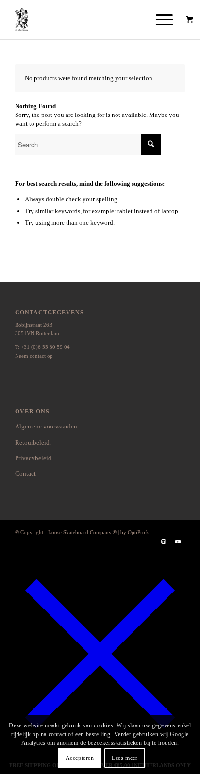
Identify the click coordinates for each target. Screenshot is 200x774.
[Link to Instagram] (163, 541)
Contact (25, 473)
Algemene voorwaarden (46, 426)
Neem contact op (34, 356)
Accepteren (80, 758)
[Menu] (159, 19)
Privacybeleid (33, 457)
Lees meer (124, 758)
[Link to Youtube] (177, 541)
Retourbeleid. (33, 442)
